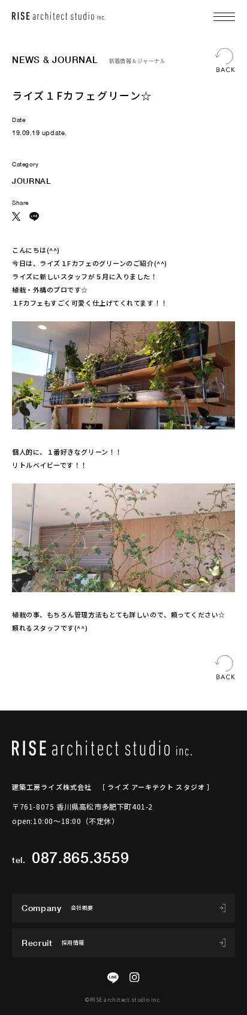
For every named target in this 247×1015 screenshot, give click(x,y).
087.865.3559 (80, 857)
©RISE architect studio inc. (123, 1000)
